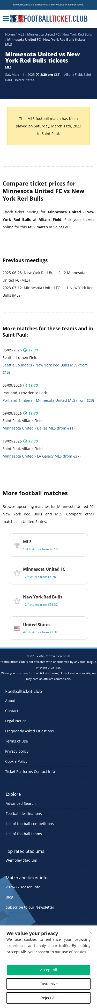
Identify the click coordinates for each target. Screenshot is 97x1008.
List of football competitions (30, 823)
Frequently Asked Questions (29, 730)
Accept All (48, 969)
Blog (9, 897)
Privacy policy (16, 751)
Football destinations (24, 813)
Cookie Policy (16, 761)
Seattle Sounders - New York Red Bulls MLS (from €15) (45, 369)
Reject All (49, 997)
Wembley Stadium (21, 860)
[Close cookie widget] (90, 932)
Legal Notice (15, 720)
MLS (21, 34)
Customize (49, 983)
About (10, 700)
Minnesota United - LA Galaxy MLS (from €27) (41, 456)
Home (10, 34)
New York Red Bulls (77, 34)
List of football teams (24, 833)
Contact (11, 710)
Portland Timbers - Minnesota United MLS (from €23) (48, 400)
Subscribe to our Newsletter (30, 907)
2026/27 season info (23, 886)
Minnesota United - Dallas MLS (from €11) (38, 428)
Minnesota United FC (43, 34)
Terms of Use (16, 741)
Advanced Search (21, 803)
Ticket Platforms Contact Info (30, 771)
